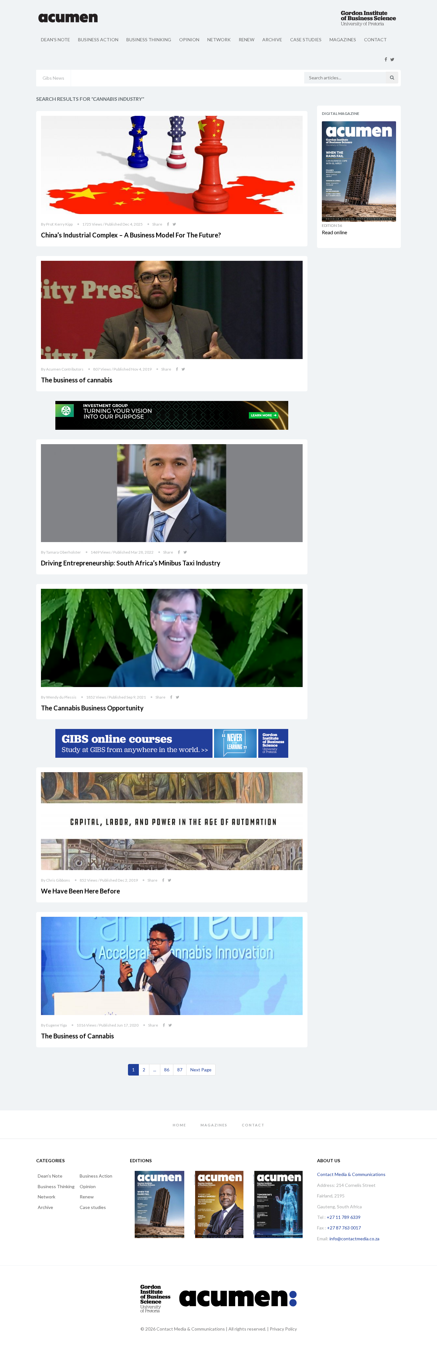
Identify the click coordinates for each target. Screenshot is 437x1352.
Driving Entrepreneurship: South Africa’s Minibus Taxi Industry (130, 563)
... (154, 1069)
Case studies (306, 39)
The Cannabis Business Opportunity (92, 708)
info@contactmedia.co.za (354, 1238)
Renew (246, 39)
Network (219, 39)
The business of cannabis (76, 380)
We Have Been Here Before (80, 891)
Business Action (98, 39)
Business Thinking (148, 39)
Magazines (343, 39)
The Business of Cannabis (77, 1036)
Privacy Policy (283, 1329)
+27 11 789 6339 (344, 1217)
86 (166, 1069)
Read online (334, 232)
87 (179, 1069)
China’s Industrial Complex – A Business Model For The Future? (131, 235)
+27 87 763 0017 (344, 1227)
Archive (272, 39)
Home (179, 1125)
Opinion (189, 39)
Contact (375, 39)
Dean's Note (55, 39)
